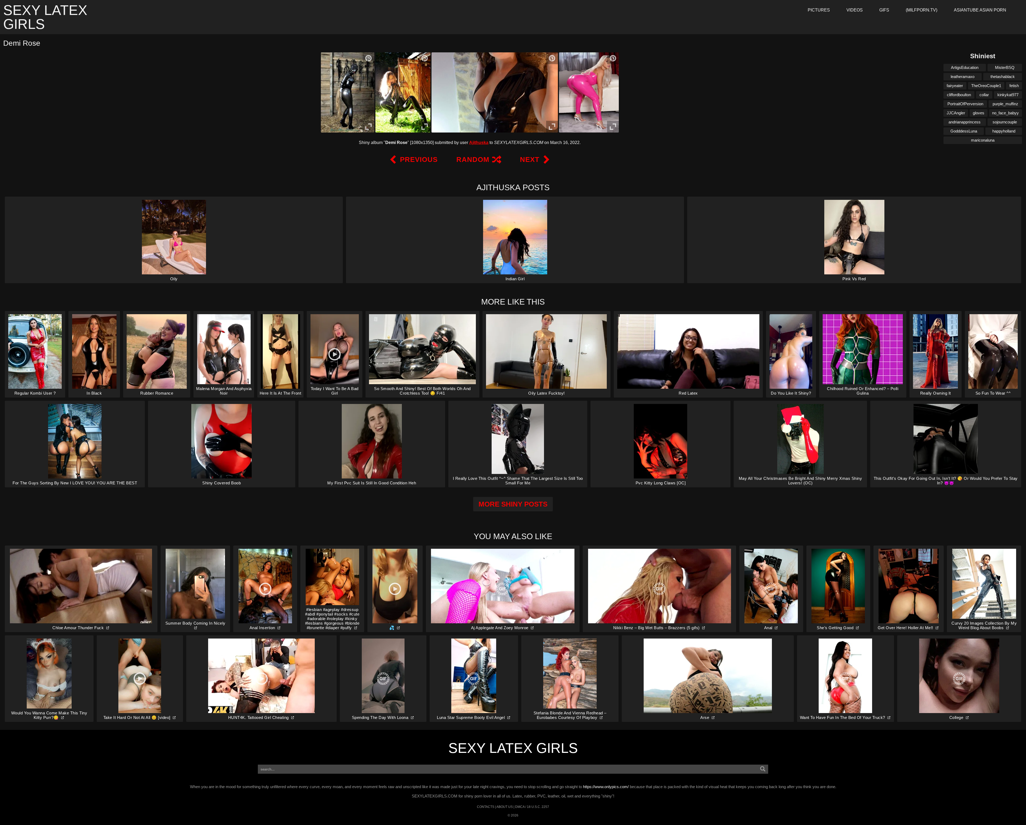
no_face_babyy (1005, 113)
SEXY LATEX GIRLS (513, 748)
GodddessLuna (963, 131)
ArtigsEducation (964, 67)
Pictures (819, 10)
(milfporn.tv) (921, 10)
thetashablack (1002, 76)
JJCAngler (956, 113)
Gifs (884, 10)
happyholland (1003, 131)
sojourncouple (1005, 122)
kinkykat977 (1008, 94)
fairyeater (955, 85)
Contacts (485, 807)
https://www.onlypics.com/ (606, 786)
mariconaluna (982, 140)
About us (504, 807)
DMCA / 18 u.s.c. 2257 (532, 807)
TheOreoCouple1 (986, 85)
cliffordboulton (959, 94)
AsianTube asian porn (980, 10)
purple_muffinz (1005, 104)
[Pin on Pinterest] (368, 58)
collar (984, 94)
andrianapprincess (965, 122)
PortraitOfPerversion (965, 104)
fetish (1014, 85)
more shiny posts (513, 504)
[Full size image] (368, 127)
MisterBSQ (1005, 67)
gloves (978, 113)
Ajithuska (478, 142)
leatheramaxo (962, 76)
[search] (762, 769)
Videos (854, 10)
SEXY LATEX (45, 17)
